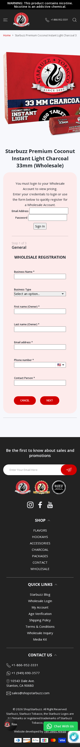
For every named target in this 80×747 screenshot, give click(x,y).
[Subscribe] (69, 469)
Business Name (23, 272)
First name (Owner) (26, 306)
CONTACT (40, 562)
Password (21, 218)
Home (7, 35)
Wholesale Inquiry (40, 633)
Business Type (22, 289)
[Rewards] (10, 724)
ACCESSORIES (40, 543)
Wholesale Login (40, 601)
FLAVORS (40, 530)
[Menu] (5, 20)
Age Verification (40, 613)
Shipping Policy (40, 620)
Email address (22, 342)
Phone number (23, 360)
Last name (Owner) (25, 324)
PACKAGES (40, 556)
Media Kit (40, 639)
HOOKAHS (40, 537)
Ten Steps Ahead (55, 731)
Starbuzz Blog (40, 594)
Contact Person (23, 378)
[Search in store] (74, 20)
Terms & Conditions (40, 626)
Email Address (20, 211)
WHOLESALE (40, 569)
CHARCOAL (40, 549)
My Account (40, 607)
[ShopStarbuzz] (21, 20)
